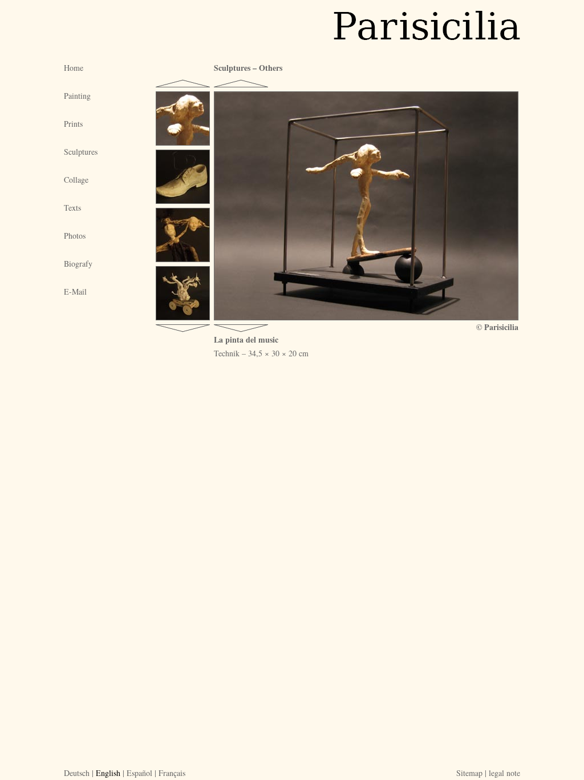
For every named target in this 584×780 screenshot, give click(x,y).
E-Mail (75, 291)
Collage (76, 179)
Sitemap (469, 772)
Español (139, 772)
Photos (75, 235)
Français (172, 772)
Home (73, 67)
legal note (504, 772)
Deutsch (77, 772)
